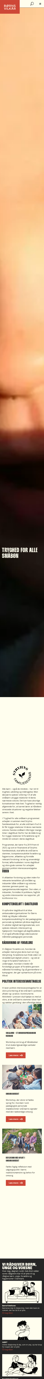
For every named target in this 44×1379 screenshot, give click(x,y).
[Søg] (32, 3)
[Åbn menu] (40, 4)
